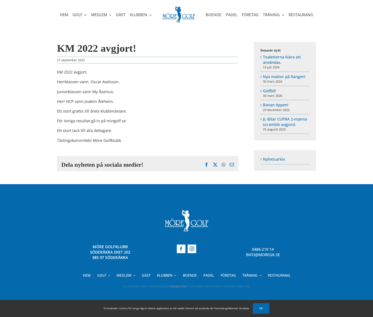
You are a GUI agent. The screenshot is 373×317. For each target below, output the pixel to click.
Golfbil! (269, 90)
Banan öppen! (275, 104)
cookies (123, 308)
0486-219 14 (263, 249)
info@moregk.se (263, 254)
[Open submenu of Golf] (108, 275)
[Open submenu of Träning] (259, 275)
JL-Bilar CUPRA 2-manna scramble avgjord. (285, 121)
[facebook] (181, 249)
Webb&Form (178, 286)
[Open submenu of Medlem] (133, 275)
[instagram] (192, 249)
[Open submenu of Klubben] (174, 275)
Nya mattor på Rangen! (284, 76)
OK (261, 308)
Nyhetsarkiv (274, 159)
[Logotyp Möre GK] (186, 212)
